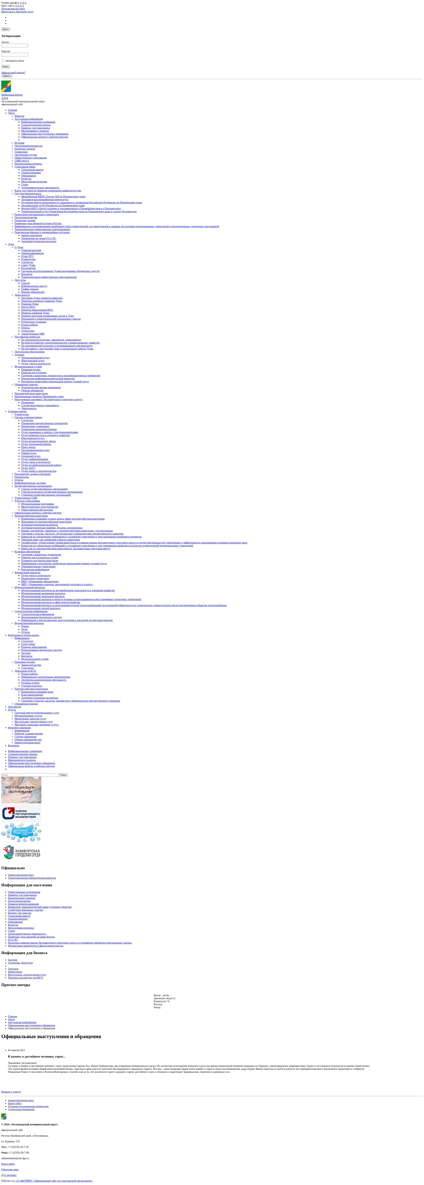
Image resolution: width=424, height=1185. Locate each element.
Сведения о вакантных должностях (41, 554)
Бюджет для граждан (19, 913)
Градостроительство (26, 217)
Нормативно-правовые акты (37, 691)
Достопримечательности (28, 145)
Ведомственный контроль (29, 623)
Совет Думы (28, 265)
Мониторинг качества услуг (30, 718)
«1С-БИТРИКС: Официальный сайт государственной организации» (54, 1180)
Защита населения (31, 235)
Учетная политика (31, 685)
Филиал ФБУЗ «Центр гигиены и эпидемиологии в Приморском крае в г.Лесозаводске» (71, 208)
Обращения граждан (26, 384)
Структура (27, 262)
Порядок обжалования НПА (37, 309)
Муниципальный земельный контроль (43, 596)
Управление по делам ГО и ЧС (38, 238)
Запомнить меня (14, 60)
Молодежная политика (34, 181)
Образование (28, 175)
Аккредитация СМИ (32, 333)
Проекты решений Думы (35, 312)
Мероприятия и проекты (35, 130)
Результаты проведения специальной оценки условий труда (55, 381)
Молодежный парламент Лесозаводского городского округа (48, 399)
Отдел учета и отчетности (36, 363)
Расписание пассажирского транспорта (37, 214)
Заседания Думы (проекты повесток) (42, 298)
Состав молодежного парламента (40, 405)
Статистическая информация (31, 611)
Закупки (26, 653)
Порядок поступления (33, 372)
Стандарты (27, 668)
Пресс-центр (28, 447)
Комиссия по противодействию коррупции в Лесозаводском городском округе (65, 548)
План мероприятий (32, 694)
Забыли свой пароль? (13, 72)
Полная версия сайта (13, 8)
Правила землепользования (23, 904)
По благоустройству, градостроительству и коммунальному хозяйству (60, 342)
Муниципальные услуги (28, 715)
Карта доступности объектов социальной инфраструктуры (48, 190)
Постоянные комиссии (27, 336)
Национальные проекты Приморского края (39, 396)
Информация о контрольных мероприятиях (45, 676)
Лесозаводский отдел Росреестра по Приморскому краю (53, 205)
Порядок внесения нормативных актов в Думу (47, 315)
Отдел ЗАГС (28, 468)
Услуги (12, 709)
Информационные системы (30, 483)
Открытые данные (25, 220)
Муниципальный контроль (30, 587)
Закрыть (7, 76)
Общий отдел (28, 453)
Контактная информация (35, 569)
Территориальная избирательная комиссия (32, 878)
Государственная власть (28, 193)
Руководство (28, 259)
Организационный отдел (35, 357)
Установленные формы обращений (41, 387)
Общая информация (32, 253)
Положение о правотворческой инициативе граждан (51, 318)
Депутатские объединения (29, 351)
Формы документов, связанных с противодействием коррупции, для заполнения (67, 530)
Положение (27, 402)
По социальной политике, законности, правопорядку (51, 339)
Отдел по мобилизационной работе (41, 465)
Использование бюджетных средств (41, 617)
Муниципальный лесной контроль (40, 608)
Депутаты (20, 280)
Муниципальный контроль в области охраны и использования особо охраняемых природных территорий (81, 599)
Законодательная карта (27, 742)
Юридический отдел (32, 360)
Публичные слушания (33, 321)
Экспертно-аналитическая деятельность (43, 679)
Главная (12, 110)
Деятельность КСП (25, 670)
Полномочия (28, 268)
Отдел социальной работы (36, 444)
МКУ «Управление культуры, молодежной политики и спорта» (57, 584)
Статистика (27, 330)
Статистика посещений (21, 1109)
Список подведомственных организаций (44, 488)
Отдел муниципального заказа (38, 441)
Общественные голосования (31, 157)
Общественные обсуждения (37, 509)
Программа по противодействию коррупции (46, 521)
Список (25, 283)
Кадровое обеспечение (27, 551)
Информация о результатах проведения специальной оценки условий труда (64, 563)
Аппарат (19, 354)
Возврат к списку (11, 1091)
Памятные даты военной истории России (38, 223)
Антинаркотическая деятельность (40, 187)
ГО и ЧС (13, 939)
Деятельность (22, 295)
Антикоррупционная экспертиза (39, 524)
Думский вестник (31, 250)
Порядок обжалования (34, 647)
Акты (24, 629)
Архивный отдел (30, 456)
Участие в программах (27, 500)
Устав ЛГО (27, 256)
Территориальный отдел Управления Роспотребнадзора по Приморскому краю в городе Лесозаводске (79, 211)
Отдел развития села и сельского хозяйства (45, 435)
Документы (14, 706)
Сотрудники (28, 644)
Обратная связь (10, 1169)
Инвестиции (15, 971)
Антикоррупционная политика (38, 241)
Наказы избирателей (32, 292)
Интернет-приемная (19, 727)
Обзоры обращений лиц (28, 739)
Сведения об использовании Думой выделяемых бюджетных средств (60, 271)
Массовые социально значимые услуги (37, 724)
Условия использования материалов (28, 1106)
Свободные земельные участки (25, 910)
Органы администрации (28, 417)
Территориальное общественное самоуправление (42, 229)
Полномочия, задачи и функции (33, 474)
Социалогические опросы (36, 124)
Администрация (17, 411)
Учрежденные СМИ (26, 497)
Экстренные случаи (26, 154)
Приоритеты (22, 477)
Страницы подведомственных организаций (46, 494)
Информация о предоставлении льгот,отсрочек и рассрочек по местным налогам (67, 620)
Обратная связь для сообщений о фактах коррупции (50, 539)
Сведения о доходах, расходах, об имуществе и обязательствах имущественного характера (72, 533)
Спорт (24, 184)
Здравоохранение (31, 172)
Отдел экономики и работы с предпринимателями (49, 432)
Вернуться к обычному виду (17, 11)
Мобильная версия (11, 94)
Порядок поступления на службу (39, 557)
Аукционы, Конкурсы (20, 962)
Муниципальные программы (37, 503)
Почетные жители (25, 148)
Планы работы (29, 324)
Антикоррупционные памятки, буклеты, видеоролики (51, 527)
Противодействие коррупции (31, 393)
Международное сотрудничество (39, 506)
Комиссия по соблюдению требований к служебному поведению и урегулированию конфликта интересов (81, 536)
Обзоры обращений (32, 390)
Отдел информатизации (34, 459)
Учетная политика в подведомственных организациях (52, 491)
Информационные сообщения (38, 122)
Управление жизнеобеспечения (39, 429)
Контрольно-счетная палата (23, 635)
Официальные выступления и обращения (44, 133)
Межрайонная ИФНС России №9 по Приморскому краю (53, 196)
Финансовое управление (35, 426)
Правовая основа (30, 369)
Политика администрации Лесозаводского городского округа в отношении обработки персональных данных (70, 942)
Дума (11, 244)
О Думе (19, 247)
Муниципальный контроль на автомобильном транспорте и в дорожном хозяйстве (68, 590)
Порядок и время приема (29, 733)
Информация (22, 638)
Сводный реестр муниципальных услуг (37, 712)
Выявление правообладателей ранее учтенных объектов (40, 907)
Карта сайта (14, 1103)
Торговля (13, 968)
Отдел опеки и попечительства (38, 471)
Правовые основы (25, 662)
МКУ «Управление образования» (40, 581)
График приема (29, 289)
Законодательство (31, 665)
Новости (19, 116)
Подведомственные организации (33, 486)
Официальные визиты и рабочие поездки (44, 136)
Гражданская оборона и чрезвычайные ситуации (42, 232)
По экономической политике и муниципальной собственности (56, 345)
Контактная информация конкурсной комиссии (48, 378)
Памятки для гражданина (35, 127)
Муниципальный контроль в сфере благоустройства (50, 602)
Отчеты (25, 327)
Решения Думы (29, 304)
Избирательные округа (34, 286)
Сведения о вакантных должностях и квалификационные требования (60, 375)
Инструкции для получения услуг (34, 721)
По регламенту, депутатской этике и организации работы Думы (57, 348)
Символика (21, 151)
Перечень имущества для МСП (25, 977)
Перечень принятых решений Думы (41, 301)
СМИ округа (22, 160)
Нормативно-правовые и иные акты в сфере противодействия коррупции (63, 518)
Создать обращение (26, 736)
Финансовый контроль (27, 572)
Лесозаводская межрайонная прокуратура (44, 199)
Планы (25, 626)
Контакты (26, 274)
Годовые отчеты (30, 682)
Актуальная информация (29, 119)
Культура (26, 178)
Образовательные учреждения (38, 566)
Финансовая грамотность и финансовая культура (35, 945)
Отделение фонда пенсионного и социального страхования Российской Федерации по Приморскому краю (81, 202)
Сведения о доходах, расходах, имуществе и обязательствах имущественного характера (70, 700)
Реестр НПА (28, 306)
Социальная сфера (25, 166)
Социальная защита (32, 169)
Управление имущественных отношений (44, 423)
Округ (11, 113)
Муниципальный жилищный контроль (43, 593)
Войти (6, 29)
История (19, 142)
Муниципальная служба (28, 366)
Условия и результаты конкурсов (39, 560)
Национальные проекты (28, 163)
